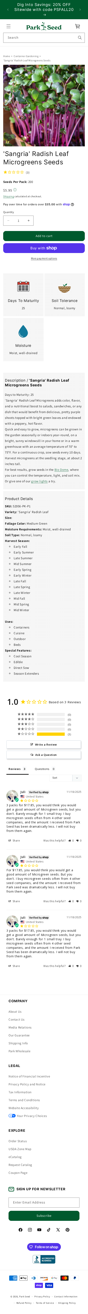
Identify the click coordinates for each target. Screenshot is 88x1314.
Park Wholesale (19, 1051)
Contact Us (17, 1019)
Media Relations (20, 1027)
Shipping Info (18, 1043)
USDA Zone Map (20, 1149)
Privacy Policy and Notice (27, 1084)
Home (6, 56)
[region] (44, 9)
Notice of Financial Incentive (29, 1076)
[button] (8, 26)
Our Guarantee (19, 1035)
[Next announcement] (80, 9)
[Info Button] (15, 190)
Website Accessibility (24, 1108)
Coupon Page (18, 1173)
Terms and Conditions (24, 1100)
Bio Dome (61, 470)
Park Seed (24, 1296)
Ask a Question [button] (46, 755)
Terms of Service (45, 1302)
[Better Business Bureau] (44, 1259)
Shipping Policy (67, 1302)
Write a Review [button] (46, 744)
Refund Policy (24, 1302)
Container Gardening (26, 56)
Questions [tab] (42, 769)
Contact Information (65, 1296)
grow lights (39, 481)
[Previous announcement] (8, 9)
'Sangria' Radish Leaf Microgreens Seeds (26, 60)
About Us (15, 1011)
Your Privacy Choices (32, 1116)
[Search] (80, 37)
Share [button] (16, 840)
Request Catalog (20, 1165)
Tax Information (20, 1092)
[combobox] (44, 38)
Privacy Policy (42, 1296)
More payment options (44, 258)
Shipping (8, 196)
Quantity (8, 212)
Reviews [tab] (15, 769)
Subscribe (44, 1216)
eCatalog (15, 1157)
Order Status (18, 1141)
